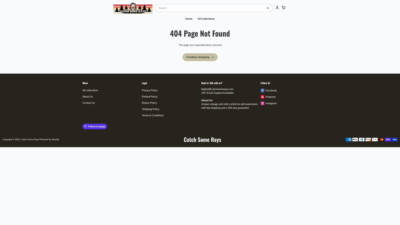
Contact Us (88, 103)
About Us (87, 96)
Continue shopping (198, 57)
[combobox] (209, 8)
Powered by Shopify (49, 139)
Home (188, 19)
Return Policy (149, 103)
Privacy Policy (150, 90)
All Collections (206, 19)
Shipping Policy (150, 109)
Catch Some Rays (30, 139)
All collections (90, 90)
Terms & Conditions (153, 115)
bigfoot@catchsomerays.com (217, 89)
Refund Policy (150, 96)
